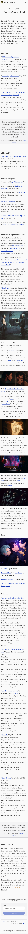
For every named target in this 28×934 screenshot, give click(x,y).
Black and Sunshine (7, 579)
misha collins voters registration (13, 225)
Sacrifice (4, 569)
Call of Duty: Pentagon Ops (10, 76)
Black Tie (12, 350)
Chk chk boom (6, 778)
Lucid (11, 399)
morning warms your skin (10, 691)
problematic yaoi (17, 182)
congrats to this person (8, 201)
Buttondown (12, 930)
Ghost (9, 360)
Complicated (6, 404)
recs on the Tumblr (7, 251)
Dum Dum (5, 288)
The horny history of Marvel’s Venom (14, 156)
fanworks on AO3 (14, 248)
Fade (6, 401)
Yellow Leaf (19, 360)
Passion (18, 481)
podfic (17, 693)
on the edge (21, 192)
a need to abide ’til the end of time (13, 598)
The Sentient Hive (17, 246)
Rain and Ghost (6, 573)
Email (5, 905)
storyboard (18, 573)
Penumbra (5, 735)
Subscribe (14, 913)
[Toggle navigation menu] (26, 2)
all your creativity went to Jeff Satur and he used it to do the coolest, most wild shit (14, 262)
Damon (9, 486)
